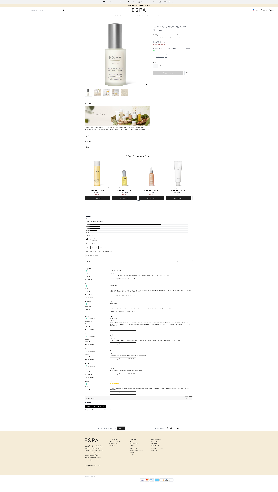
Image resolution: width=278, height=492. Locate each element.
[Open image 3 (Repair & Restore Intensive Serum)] (106, 92)
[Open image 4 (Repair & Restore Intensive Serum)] (115, 92)
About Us (132, 441)
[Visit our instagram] (171, 428)
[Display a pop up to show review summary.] (103, 190)
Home (86, 19)
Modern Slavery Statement (157, 448)
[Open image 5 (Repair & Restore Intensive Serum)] (124, 92)
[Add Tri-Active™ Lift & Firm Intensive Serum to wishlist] (161, 163)
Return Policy (112, 445)
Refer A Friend (133, 448)
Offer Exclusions (155, 447)
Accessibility (154, 450)
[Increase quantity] (165, 66)
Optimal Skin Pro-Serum (124, 188)
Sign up (121, 428)
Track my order (112, 447)
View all (188, 48)
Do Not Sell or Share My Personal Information (92, 466)
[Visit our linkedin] (178, 428)
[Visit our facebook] (167, 428)
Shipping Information (113, 443)
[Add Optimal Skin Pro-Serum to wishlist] (134, 163)
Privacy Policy (154, 443)
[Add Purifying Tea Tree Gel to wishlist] (188, 163)
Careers (132, 445)
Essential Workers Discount (136, 450)
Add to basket (97, 198)
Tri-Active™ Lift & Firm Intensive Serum (151, 188)
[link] (264, 10)
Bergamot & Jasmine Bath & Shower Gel (97, 188)
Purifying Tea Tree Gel (178, 188)
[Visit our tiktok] (174, 428)
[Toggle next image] (149, 55)
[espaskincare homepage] (139, 10)
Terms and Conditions (156, 441)
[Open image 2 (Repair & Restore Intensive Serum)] (97, 92)
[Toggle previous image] (86, 55)
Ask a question (177, 38)
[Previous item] (86, 181)
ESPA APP (132, 452)
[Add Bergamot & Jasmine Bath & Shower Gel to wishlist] (107, 163)
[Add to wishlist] (187, 73)
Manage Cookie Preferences (91, 464)
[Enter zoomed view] (147, 84)
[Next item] (192, 181)
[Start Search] (63, 10)
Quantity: (156, 62)
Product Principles (134, 443)
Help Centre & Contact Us (115, 441)
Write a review (168, 38)
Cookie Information (155, 445)
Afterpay (132, 454)
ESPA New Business (134, 447)
